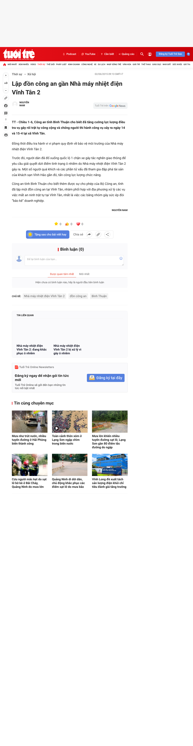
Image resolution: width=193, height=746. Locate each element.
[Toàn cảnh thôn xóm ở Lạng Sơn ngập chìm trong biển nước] (70, 422)
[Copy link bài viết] (98, 234)
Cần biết (109, 54)
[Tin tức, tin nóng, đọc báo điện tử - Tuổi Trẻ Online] (19, 54)
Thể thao (146, 64)
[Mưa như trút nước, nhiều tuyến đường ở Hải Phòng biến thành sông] (29, 422)
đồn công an (78, 296)
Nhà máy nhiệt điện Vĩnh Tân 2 (44, 296)
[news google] (110, 105)
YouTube (90, 54)
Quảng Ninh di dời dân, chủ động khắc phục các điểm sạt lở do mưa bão (68, 483)
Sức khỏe (177, 64)
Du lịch (101, 64)
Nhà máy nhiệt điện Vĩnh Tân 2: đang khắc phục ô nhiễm (32, 349)
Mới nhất (12, 64)
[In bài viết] (6, 135)
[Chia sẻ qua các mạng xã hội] (107, 234)
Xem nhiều (23, 64)
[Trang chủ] (4, 64)
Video (33, 64)
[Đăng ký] (106, 378)
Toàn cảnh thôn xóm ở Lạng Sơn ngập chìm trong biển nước (67, 439)
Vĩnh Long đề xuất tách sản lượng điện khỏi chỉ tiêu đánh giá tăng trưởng (109, 483)
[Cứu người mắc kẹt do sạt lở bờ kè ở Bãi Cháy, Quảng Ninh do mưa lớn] (29, 465)
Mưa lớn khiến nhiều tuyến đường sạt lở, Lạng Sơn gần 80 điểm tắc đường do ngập (109, 441)
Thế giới (51, 64)
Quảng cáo (128, 54)
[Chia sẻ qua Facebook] (89, 234)
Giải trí (136, 64)
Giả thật (187, 64)
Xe (95, 64)
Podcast (71, 54)
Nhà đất (167, 64)
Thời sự (41, 64)
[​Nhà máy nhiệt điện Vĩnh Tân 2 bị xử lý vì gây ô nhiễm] (70, 332)
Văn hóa (127, 64)
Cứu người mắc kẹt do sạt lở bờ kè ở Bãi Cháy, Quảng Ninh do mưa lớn (29, 483)
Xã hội (31, 74)
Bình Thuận (99, 296)
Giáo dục (156, 64)
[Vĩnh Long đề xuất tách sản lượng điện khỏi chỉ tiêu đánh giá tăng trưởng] (110, 465)
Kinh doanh (74, 64)
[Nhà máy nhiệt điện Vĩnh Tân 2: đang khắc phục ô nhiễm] (33, 332)
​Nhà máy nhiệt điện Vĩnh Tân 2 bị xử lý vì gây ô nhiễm (67, 349)
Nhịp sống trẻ (114, 64)
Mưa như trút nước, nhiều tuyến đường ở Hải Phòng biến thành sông (29, 439)
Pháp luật (61, 64)
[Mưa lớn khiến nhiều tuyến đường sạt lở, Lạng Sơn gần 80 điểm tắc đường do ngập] (110, 422)
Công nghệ (87, 64)
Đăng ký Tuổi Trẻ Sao (170, 54)
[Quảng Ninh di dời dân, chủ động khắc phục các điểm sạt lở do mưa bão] (70, 465)
